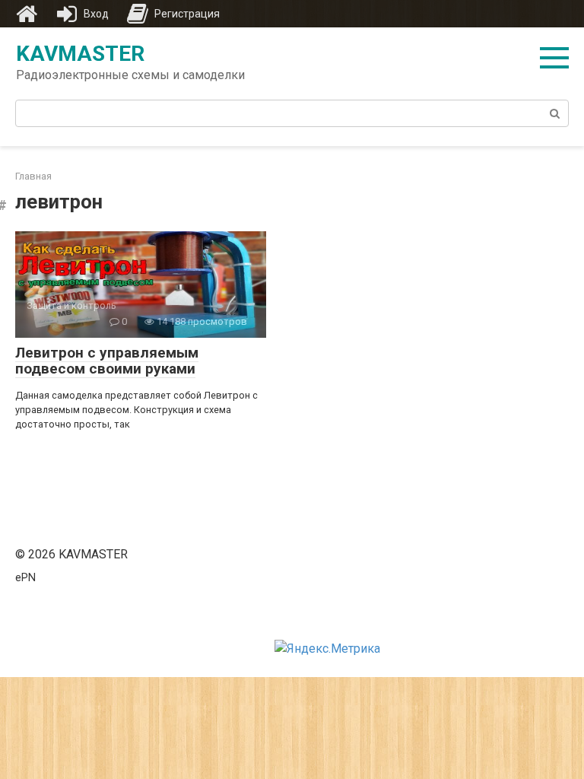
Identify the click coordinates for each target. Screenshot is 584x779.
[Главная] (26, 13)
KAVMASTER (80, 53)
